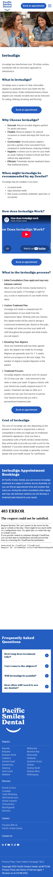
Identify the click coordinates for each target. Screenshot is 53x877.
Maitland (6, 774)
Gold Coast (7, 771)
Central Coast (8, 761)
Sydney (30, 764)
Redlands (31, 758)
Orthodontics (8, 804)
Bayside (6, 748)
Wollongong (32, 774)
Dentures (6, 810)
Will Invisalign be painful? (20, 675)
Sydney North (33, 768)
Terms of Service (28, 870)
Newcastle (32, 755)
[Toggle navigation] (49, 5)
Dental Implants (9, 801)
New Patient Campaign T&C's (30, 861)
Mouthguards (8, 807)
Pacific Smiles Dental (12, 828)
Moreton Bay (33, 751)
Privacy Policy (9, 870)
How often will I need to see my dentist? (21, 686)
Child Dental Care (10, 797)
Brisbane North (9, 755)
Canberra (6, 758)
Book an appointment (33, 6)
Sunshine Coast (34, 761)
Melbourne (32, 748)
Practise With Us (10, 825)
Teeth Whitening (9, 794)
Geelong (6, 768)
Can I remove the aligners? (20, 666)
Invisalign (6, 791)
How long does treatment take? (19, 655)
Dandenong (7, 764)
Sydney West (33, 771)
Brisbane (6, 751)
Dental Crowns (9, 787)
